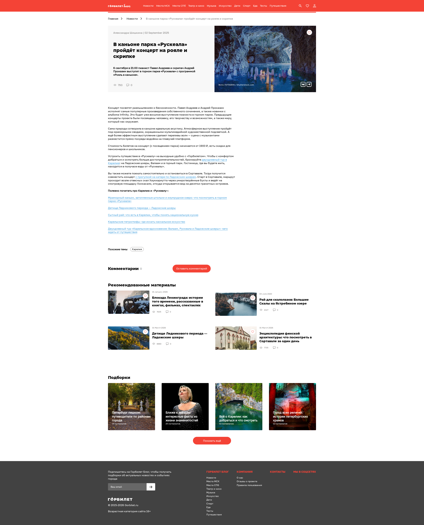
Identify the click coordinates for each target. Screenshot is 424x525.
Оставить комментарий (191, 268)
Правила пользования (249, 485)
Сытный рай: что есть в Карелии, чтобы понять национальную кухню (153, 215)
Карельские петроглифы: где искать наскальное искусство (146, 221)
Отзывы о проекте (247, 481)
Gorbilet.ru (131, 505)
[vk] (303, 84)
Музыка (211, 5)
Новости (148, 5)
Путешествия (278, 5)
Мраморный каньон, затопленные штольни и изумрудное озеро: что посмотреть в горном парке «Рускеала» (167, 199)
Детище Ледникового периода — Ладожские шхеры (142, 208)
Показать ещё (212, 440)
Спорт (246, 5)
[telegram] (309, 84)
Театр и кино (196, 5)
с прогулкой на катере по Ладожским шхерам (165, 176)
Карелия (137, 249)
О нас (240, 477)
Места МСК (163, 5)
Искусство (225, 5)
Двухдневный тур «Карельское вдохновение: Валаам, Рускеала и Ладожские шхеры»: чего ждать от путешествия (168, 230)
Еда (255, 5)
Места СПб (179, 5)
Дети (237, 5)
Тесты (263, 5)
